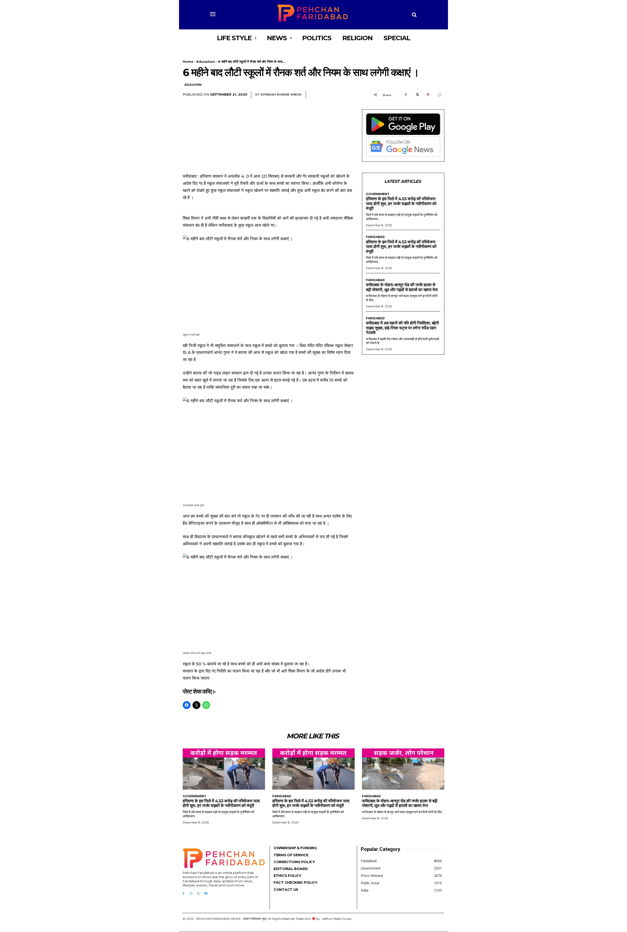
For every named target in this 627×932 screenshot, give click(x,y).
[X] (417, 95)
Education (205, 61)
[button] (414, 15)
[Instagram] (190, 893)
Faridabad (375, 237)
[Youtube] (205, 893)
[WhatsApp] (439, 95)
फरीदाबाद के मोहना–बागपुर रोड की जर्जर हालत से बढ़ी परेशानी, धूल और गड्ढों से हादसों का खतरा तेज (402, 287)
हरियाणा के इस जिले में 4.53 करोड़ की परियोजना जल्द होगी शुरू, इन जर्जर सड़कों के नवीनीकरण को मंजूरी (401, 203)
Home (188, 61)
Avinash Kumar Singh (280, 94)
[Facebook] (405, 95)
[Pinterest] (428, 95)
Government (377, 194)
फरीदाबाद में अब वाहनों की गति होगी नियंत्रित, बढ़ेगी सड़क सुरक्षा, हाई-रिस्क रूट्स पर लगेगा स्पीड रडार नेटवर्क (402, 328)
